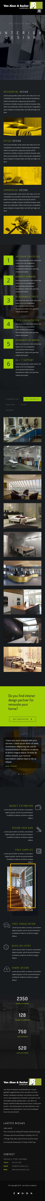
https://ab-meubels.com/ (20, 1169)
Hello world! (8, 1128)
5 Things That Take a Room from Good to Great (21, 1139)
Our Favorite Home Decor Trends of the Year (20, 1142)
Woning (10, 410)
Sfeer (23, 404)
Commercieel (12, 399)
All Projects (32, 399)
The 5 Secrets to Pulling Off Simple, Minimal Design (22, 1132)
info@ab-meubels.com (20, 1166)
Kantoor (10, 404)
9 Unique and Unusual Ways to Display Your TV (21, 1135)
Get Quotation (20, 719)
